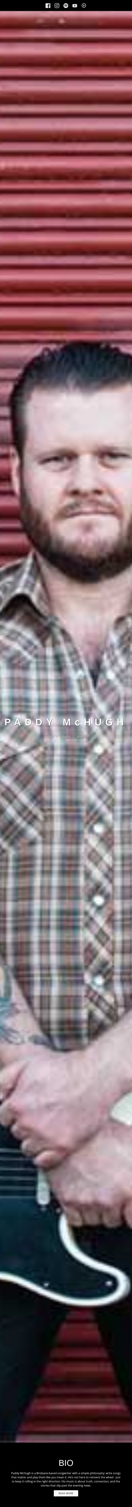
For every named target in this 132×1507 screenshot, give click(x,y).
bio (51, 736)
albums (65, 736)
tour (80, 736)
